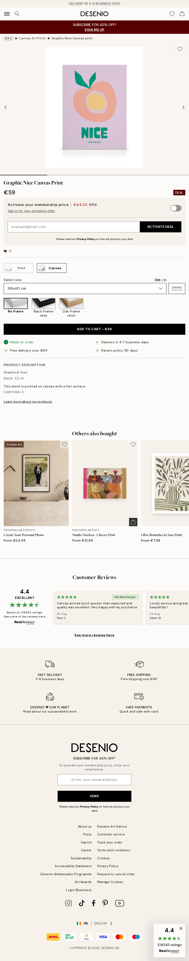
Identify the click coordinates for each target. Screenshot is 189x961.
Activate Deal (160, 227)
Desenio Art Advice (112, 826)
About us (85, 826)
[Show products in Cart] (182, 13)
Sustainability (81, 858)
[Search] (17, 13)
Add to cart (94, 329)
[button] (176, 288)
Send (94, 796)
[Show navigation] (7, 13)
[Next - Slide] (183, 107)
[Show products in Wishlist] (172, 13)
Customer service (111, 834)
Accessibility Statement (73, 866)
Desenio (108, 948)
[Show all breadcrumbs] (8, 38)
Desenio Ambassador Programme (66, 874)
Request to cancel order (116, 874)
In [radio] (165, 280)
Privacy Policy (86, 239)
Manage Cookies (110, 882)
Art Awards (83, 882)
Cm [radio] (157, 280)
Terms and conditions (113, 850)
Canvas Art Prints (32, 38)
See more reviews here (94, 635)
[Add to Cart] (133, 522)
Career (86, 850)
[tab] (23, 173)
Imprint (86, 842)
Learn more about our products (28, 402)
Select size (12, 280)
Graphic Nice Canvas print (72, 38)
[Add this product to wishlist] (179, 48)
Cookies (103, 858)
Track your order (109, 842)
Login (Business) (79, 890)
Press (87, 834)
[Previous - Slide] (5, 107)
